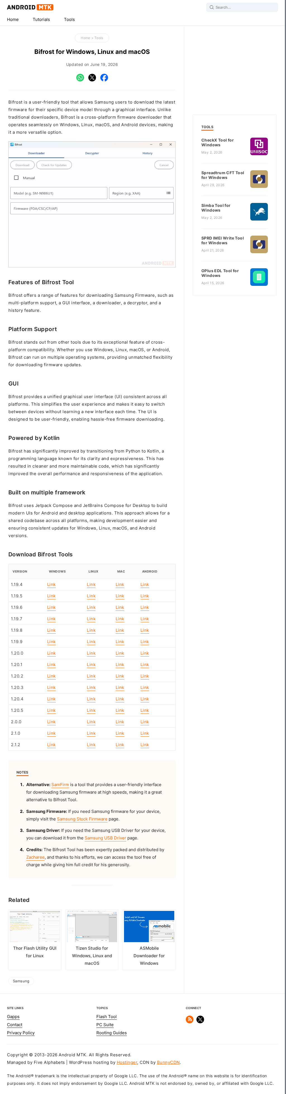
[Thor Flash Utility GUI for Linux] (35, 928)
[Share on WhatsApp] (80, 80)
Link (51, 584)
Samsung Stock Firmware (82, 819)
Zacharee (35, 857)
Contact (14, 1024)
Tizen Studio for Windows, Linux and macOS (92, 956)
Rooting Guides (111, 1032)
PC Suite (105, 1024)
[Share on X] (92, 80)
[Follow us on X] (200, 1021)
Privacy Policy (21, 1032)
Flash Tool (106, 1016)
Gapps (13, 1016)
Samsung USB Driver (105, 838)
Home (13, 19)
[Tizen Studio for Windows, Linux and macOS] (92, 928)
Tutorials (41, 19)
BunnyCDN (168, 1062)
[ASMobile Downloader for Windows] (149, 928)
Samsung (21, 981)
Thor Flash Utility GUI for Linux (34, 952)
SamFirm (60, 784)
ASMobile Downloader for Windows (149, 956)
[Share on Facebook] (104, 80)
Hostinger (127, 1062)
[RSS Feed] (190, 1021)
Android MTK (30, 7)
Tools (69, 19)
